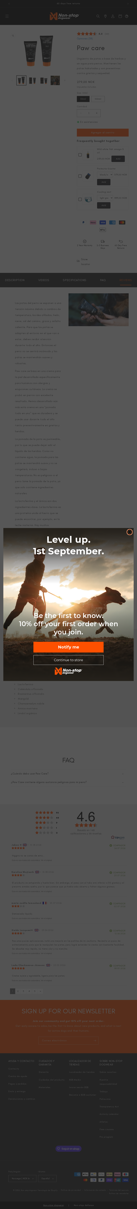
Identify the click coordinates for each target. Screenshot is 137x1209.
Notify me (68, 647)
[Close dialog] (129, 532)
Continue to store (68, 660)
